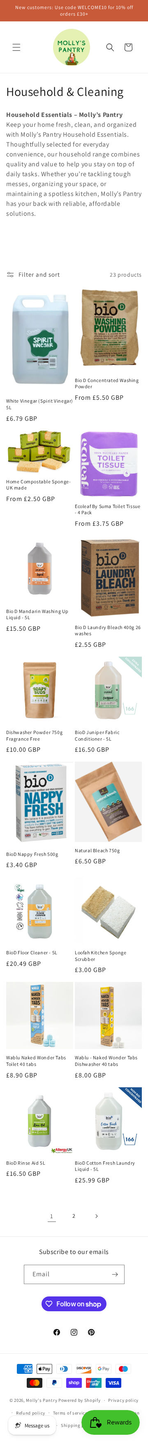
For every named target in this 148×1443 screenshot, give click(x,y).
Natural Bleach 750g (97, 850)
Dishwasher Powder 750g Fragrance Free (34, 735)
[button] (16, 47)
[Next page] (96, 1216)
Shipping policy (78, 1425)
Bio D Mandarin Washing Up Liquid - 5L (37, 614)
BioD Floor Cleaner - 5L (32, 952)
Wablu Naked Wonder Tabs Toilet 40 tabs (36, 1060)
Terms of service (70, 1413)
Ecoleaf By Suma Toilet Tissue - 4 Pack (107, 509)
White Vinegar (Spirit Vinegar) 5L (39, 404)
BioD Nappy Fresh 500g (32, 854)
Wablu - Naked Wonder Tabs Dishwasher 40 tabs (106, 1060)
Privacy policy (123, 1400)
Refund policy (30, 1413)
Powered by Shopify (79, 1400)
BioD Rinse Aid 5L (25, 1163)
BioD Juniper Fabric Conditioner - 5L (97, 735)
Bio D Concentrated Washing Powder (107, 383)
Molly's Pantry (41, 1400)
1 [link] (51, 1216)
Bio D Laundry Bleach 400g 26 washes (108, 630)
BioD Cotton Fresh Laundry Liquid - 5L (105, 1166)
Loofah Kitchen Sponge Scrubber (101, 955)
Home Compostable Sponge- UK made (38, 484)
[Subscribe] (115, 1274)
